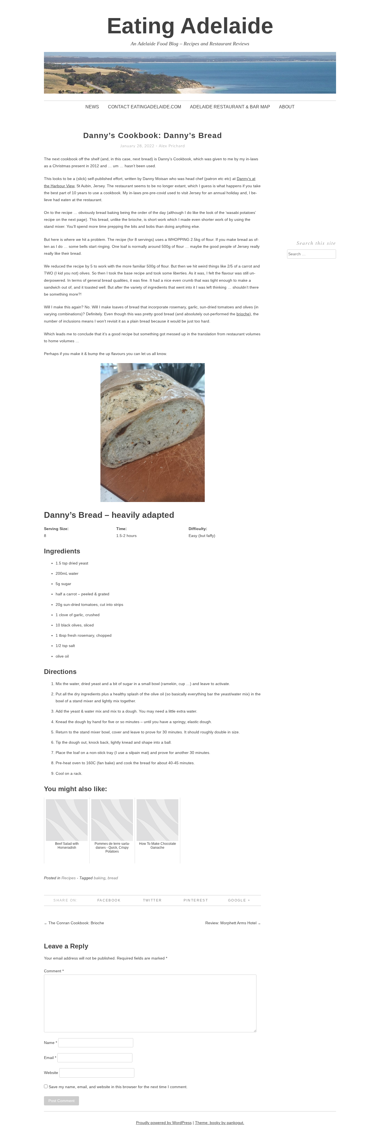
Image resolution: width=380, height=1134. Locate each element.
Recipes (68, 878)
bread (113, 878)
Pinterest (196, 900)
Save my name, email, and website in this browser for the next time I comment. (118, 1087)
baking (99, 878)
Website (51, 1072)
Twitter (152, 900)
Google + (239, 900)
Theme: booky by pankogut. (219, 1122)
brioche (243, 314)
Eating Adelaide (190, 25)
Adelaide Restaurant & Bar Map (230, 106)
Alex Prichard (172, 146)
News (92, 106)
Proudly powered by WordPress (164, 1122)
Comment (54, 971)
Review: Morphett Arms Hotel (233, 923)
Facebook (109, 900)
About (287, 106)
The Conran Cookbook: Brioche (74, 923)
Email (50, 1057)
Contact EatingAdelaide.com (144, 106)
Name (50, 1042)
